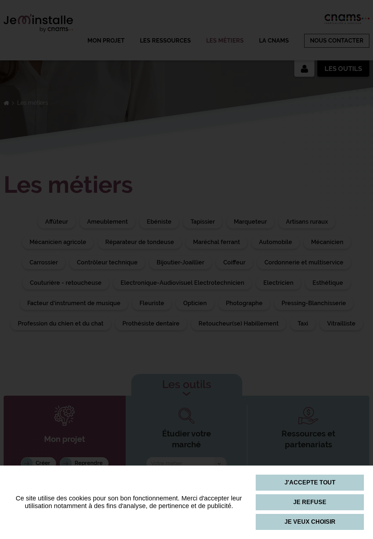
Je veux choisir (309, 522)
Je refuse (309, 502)
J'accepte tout (309, 482)
